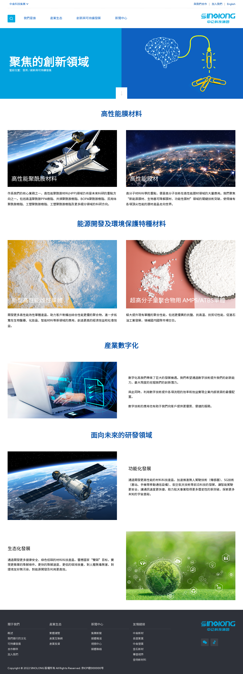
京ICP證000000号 (92, 668)
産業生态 (56, 18)
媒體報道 (96, 638)
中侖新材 (138, 633)
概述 (10, 633)
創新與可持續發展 (89, 18)
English (231, 4)
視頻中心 (96, 643)
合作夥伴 (13, 649)
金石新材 (138, 649)
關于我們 (14, 624)
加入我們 (13, 654)
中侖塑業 (138, 643)
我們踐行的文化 (17, 638)
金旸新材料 (139, 659)
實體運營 (54, 633)
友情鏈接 (139, 624)
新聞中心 (121, 18)
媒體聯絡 (96, 649)
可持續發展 (14, 643)
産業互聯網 (56, 638)
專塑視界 (138, 654)
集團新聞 (96, 633)
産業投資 (54, 643)
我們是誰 (30, 18)
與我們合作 (200, 4)
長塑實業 (138, 638)
